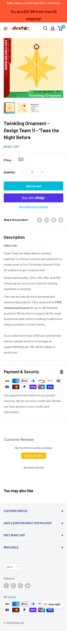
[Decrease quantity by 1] (22, 172)
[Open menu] (5, 28)
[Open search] (45, 28)
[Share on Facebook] (39, 220)
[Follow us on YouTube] (27, 585)
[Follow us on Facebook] (6, 585)
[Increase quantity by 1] (42, 172)
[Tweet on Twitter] (53, 220)
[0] (60, 28)
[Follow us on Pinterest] (20, 585)
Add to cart (33, 186)
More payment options (33, 206)
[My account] (53, 28)
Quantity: (10, 172)
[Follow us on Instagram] (13, 585)
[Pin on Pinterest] (46, 220)
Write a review (33, 455)
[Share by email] (60, 220)
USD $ (9, 566)
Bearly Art (11, 146)
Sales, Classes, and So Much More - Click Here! (33, 3)
